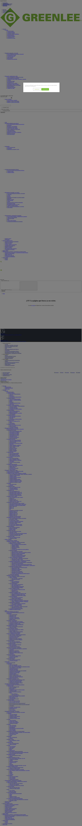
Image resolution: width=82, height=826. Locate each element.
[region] (41, 87)
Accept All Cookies (45, 89)
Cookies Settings (37, 89)
